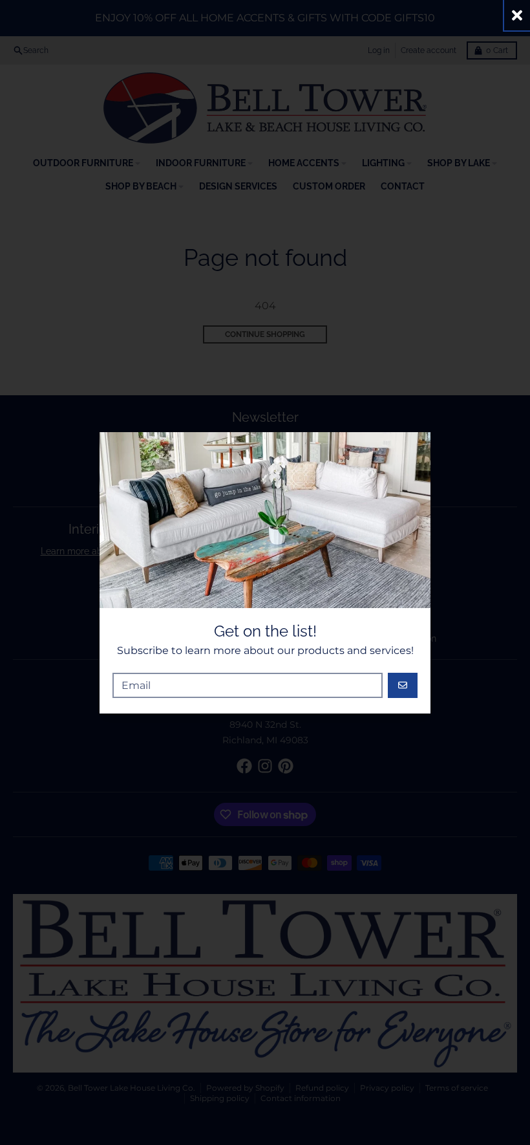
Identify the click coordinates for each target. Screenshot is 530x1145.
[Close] (517, 15)
